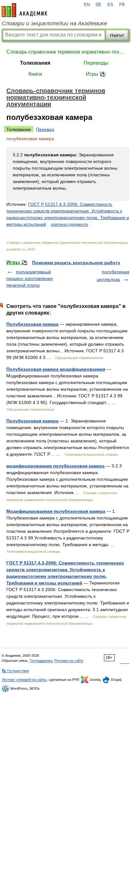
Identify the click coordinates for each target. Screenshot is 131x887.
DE (98, 5)
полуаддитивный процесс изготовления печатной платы (29, 278)
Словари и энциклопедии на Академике (54, 23)
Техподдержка (41, 660)
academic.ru (24, 10)
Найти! (117, 35)
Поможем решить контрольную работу (76, 262)
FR (122, 5)
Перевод (45, 129)
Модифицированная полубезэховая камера (55, 511)
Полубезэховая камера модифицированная (55, 369)
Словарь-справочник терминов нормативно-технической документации (65, 52)
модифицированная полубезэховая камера (55, 465)
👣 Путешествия (15, 671)
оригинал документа (69, 224)
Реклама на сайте (68, 660)
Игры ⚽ (96, 74)
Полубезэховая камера (32, 324)
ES (110, 5)
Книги (35, 74)
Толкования (35, 63)
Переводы (96, 63)
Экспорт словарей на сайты (24, 680)
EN (87, 5)
